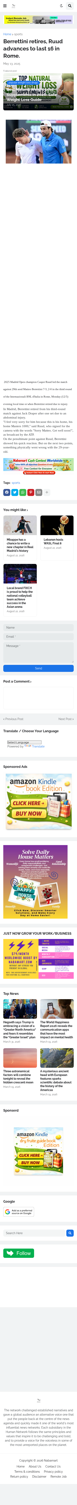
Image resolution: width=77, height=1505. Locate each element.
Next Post (65, 719)
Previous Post (14, 719)
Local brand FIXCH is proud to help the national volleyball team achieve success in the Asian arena (20, 597)
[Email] (38, 492)
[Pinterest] (30, 492)
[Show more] (46, 492)
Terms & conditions (27, 1471)
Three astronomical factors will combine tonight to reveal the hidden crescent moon (18, 1077)
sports (18, 34)
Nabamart (51, 1460)
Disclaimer (39, 1476)
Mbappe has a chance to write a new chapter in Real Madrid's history (20, 545)
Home (7, 34)
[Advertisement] (38, 218)
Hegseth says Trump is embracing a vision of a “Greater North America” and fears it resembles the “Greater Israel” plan (19, 1030)
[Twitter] (14, 492)
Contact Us (53, 1466)
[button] (5, 5)
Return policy (19, 1476)
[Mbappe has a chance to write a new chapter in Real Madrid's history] (20, 525)
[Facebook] (6, 492)
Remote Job (59, 1476)
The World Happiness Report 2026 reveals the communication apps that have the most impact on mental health (56, 1030)
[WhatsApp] (22, 492)
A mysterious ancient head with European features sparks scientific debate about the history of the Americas (55, 1081)
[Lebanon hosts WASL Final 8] (57, 525)
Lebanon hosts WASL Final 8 (53, 541)
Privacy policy (53, 1471)
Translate (38, 746)
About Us (35, 1466)
